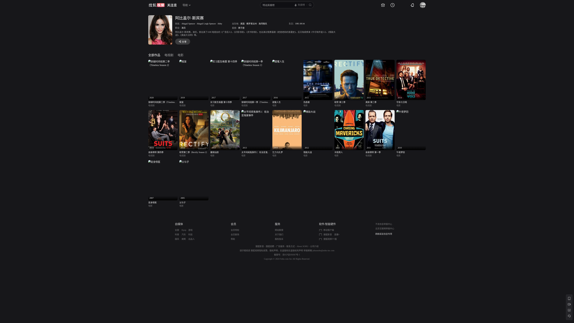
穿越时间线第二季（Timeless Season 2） (161, 102)
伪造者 (306, 102)
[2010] (402, 112)
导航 (185, 5)
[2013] (225, 112)
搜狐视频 (156, 5)
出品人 (191, 239)
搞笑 (184, 239)
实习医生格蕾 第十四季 (221, 102)
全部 (177, 230)
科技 (190, 234)
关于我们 (279, 234)
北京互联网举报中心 (384, 228)
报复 (181, 102)
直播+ (337, 234)
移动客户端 (328, 230)
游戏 (190, 230)
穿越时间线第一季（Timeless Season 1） (254, 102)
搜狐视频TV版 (330, 239)
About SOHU (302, 246)
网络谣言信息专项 (383, 234)
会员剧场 (235, 234)
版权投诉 (279, 239)
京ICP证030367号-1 (291, 255)
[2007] (154, 162)
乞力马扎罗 (277, 152)
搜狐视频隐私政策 (259, 250)
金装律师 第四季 (156, 152)
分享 (184, 42)
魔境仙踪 (214, 152)
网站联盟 (279, 230)
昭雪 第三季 (339, 102)
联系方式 (290, 246)
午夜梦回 (400, 152)
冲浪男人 (338, 152)
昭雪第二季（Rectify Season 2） (193, 152)
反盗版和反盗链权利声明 (291, 250)
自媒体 (179, 224)
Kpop (184, 230)
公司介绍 (314, 246)
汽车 (184, 234)
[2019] (183, 61)
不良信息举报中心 (383, 224)
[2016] (278, 61)
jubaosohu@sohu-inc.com (323, 250)
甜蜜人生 (276, 102)
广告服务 (280, 246)
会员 (233, 224)
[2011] (380, 112)
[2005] (184, 162)
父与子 (182, 202)
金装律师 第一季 (373, 152)
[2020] (163, 61)
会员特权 (235, 230)
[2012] (309, 112)
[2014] (411, 61)
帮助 (233, 239)
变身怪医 (152, 202)
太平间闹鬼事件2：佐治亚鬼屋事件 (255, 152)
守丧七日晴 (401, 102)
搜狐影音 (327, 234)
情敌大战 (307, 152)
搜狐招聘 (270, 246)
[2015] (318, 61)
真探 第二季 (371, 102)
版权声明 (274, 250)
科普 (177, 234)
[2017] (223, 61)
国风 (177, 239)
